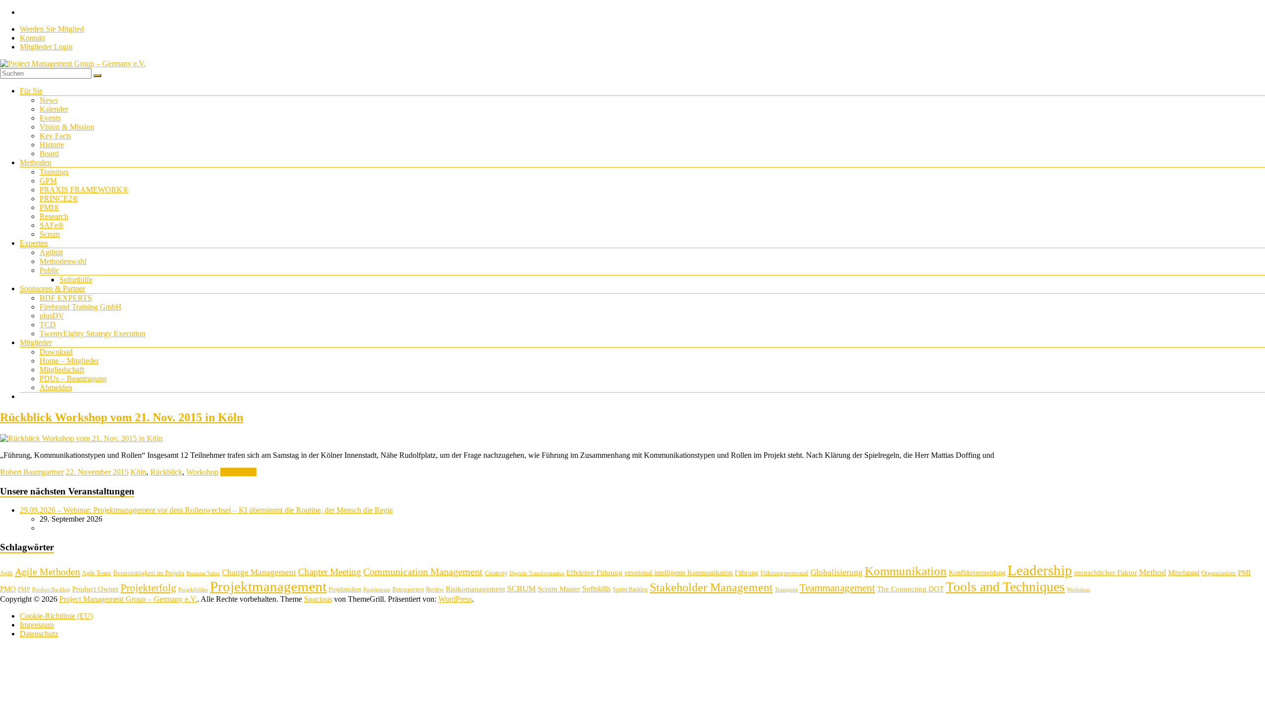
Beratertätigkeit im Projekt (148, 573)
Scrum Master (559, 589)
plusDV (52, 316)
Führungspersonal (784, 573)
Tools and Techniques (1005, 586)
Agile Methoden (47, 571)
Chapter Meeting (329, 572)
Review (435, 589)
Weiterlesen (238, 472)
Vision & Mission (67, 127)
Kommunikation (906, 571)
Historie (52, 144)
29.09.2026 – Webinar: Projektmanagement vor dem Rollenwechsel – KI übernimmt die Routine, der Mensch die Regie (206, 510)
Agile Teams (96, 573)
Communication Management (423, 571)
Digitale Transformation (536, 573)
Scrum (50, 234)
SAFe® (52, 225)
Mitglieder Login (46, 47)
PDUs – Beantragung (73, 378)
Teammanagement (837, 587)
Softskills (596, 588)
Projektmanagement (268, 586)
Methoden (35, 162)
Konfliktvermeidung (977, 573)
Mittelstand (1183, 573)
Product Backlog (51, 589)
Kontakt (32, 38)
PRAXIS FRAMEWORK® (84, 189)
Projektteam (376, 589)
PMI (1244, 572)
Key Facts (55, 136)
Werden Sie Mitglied (52, 29)
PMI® (49, 207)
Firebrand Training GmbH (81, 307)
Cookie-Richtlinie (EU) (56, 616)
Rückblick (166, 472)
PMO (8, 589)
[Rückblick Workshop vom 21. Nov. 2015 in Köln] (81, 438)
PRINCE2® (59, 198)
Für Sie (31, 91)
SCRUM (521, 588)
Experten (34, 243)
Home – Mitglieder (69, 360)
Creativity (496, 573)
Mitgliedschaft (62, 369)
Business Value (203, 573)
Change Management (259, 572)
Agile (6, 573)
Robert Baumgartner (32, 472)
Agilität (51, 252)
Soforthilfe (75, 279)
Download (56, 352)
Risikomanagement (475, 588)
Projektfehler (193, 589)
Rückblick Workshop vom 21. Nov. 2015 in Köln (121, 417)
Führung (747, 573)
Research (54, 216)
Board (49, 153)
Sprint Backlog (630, 589)
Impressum (37, 625)
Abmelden (56, 387)
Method (1152, 572)
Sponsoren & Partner (52, 288)
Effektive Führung (594, 572)
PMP (24, 589)
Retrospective (408, 589)
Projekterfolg (148, 587)
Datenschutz (39, 633)
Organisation (1218, 573)
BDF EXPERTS (66, 298)
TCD (48, 324)
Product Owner (95, 589)
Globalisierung (836, 572)
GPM (48, 181)
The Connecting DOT (910, 588)
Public (49, 270)
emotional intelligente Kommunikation (679, 573)
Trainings (54, 172)
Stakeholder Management (711, 587)
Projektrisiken (345, 589)
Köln (138, 472)
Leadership (1040, 570)
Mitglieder (36, 342)
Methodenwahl (63, 261)
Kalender (54, 109)
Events (50, 118)
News (49, 100)
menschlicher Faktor (1105, 572)
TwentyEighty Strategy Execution (92, 333)
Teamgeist (786, 589)
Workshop (202, 472)
